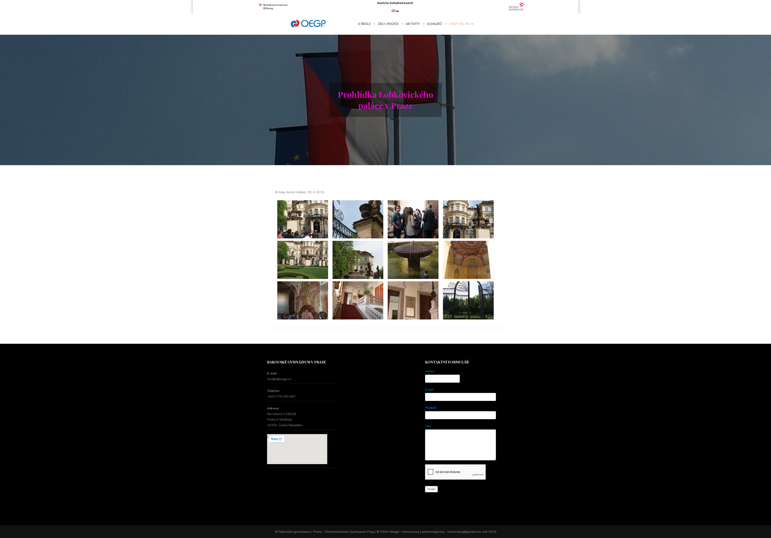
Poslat (431, 489)
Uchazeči (434, 24)
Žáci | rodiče (388, 24)
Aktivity (413, 24)
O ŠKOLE (364, 24)
